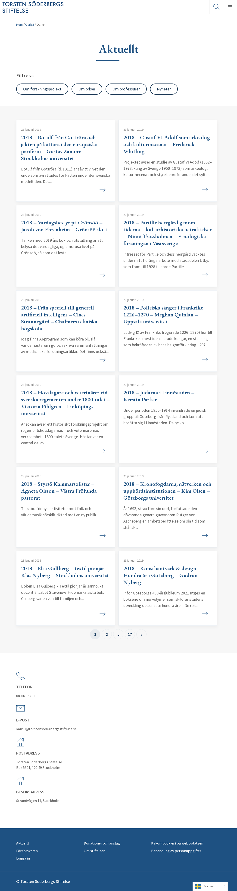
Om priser (86, 89)
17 (130, 634)
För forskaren (27, 850)
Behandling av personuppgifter (176, 850)
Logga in (23, 858)
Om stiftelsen (94, 850)
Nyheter (164, 89)
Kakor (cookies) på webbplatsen (177, 843)
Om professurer (126, 89)
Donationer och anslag (102, 843)
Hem (19, 24)
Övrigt (29, 24)
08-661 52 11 (26, 695)
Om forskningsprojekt (42, 89)
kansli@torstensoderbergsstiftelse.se (46, 729)
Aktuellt (22, 843)
